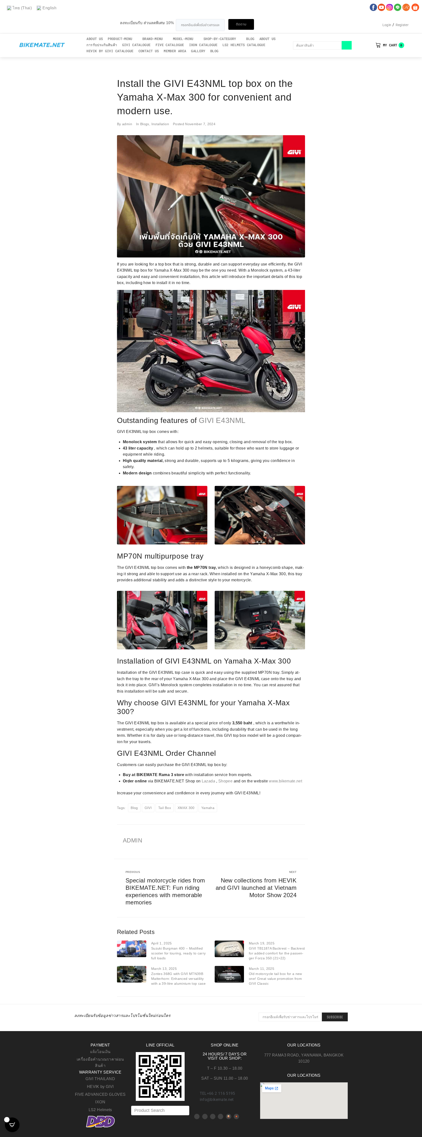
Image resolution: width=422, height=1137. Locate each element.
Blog (134, 808)
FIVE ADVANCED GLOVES (100, 1094)
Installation (160, 124)
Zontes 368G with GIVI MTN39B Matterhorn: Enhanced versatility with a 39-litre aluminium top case (178, 978)
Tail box (164, 808)
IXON (100, 1102)
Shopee (225, 781)
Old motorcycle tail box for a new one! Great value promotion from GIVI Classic (275, 978)
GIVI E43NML (222, 420)
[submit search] (347, 45)
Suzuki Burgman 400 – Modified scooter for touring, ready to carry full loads (178, 953)
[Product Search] (160, 1110)
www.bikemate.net (285, 781)
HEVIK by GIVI (100, 1087)
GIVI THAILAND (100, 1079)
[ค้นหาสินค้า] (317, 45)
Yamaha (207, 808)
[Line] (220, 1116)
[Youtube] (205, 1116)
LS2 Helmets (100, 1110)
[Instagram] (212, 1116)
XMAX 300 (186, 808)
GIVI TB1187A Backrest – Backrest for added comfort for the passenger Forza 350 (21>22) (277, 953)
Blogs (144, 124)
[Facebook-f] (197, 1116)
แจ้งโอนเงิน (100, 1052)
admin (127, 124)
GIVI (148, 808)
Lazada (208, 781)
